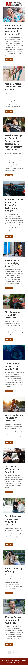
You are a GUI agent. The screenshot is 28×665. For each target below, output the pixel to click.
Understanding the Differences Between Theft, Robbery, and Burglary (14, 205)
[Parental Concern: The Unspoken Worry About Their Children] (14, 505)
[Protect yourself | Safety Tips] (14, 557)
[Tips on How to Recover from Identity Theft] (14, 352)
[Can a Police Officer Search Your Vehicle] (14, 455)
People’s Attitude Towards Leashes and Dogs (13, 87)
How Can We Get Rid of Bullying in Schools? (13, 263)
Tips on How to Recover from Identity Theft (12, 366)
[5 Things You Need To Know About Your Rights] (14, 606)
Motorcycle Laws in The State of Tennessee (14, 418)
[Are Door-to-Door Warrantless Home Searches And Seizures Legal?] (14, 14)
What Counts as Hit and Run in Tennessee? (12, 315)
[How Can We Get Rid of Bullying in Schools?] (14, 249)
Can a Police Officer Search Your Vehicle (12, 469)
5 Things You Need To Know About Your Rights (14, 620)
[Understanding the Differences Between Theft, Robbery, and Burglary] (14, 188)
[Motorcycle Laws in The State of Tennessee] (14, 404)
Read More (9, 59)
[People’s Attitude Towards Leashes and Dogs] (14, 73)
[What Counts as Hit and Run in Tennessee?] (14, 301)
